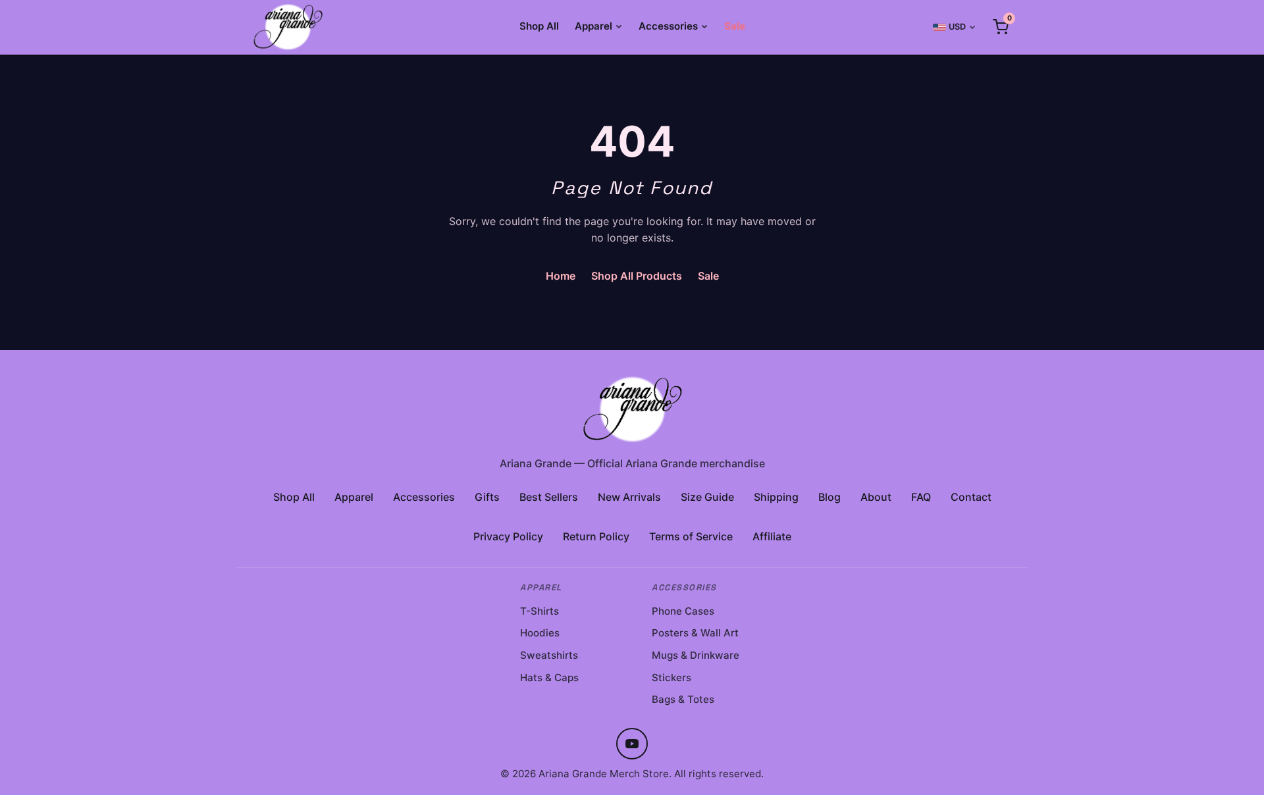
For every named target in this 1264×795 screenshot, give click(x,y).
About (875, 496)
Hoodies (540, 633)
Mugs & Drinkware (695, 655)
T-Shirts (539, 611)
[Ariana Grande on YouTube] (632, 743)
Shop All (539, 26)
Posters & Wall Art (695, 633)
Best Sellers (548, 496)
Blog (829, 496)
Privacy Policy (508, 536)
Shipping (776, 496)
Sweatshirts (549, 655)
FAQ (921, 496)
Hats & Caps (549, 677)
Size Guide (707, 496)
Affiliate (771, 536)
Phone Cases (683, 611)
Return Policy (596, 536)
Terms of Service (691, 536)
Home (560, 275)
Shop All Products (636, 275)
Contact (971, 496)
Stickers (671, 677)
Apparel (593, 26)
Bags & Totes (683, 699)
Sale (734, 26)
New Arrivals (629, 496)
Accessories (668, 26)
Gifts (487, 496)
